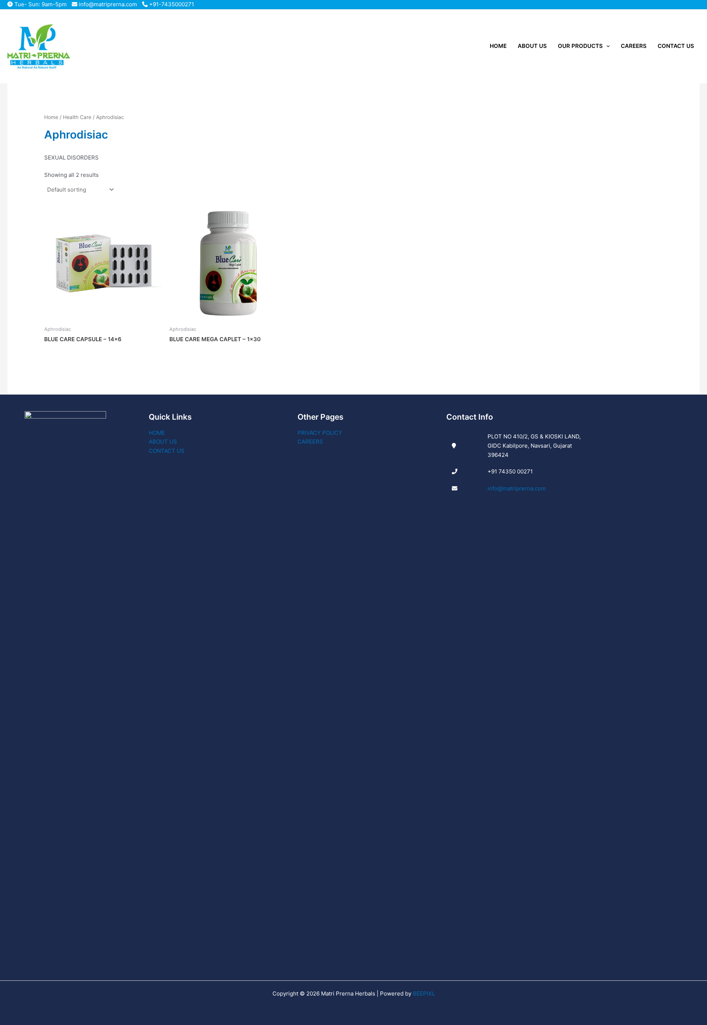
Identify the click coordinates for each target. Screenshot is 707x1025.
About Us (163, 441)
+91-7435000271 (171, 4)
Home (51, 117)
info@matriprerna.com (107, 4)
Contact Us (166, 450)
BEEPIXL (424, 993)
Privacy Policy (320, 432)
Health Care (77, 117)
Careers (310, 441)
